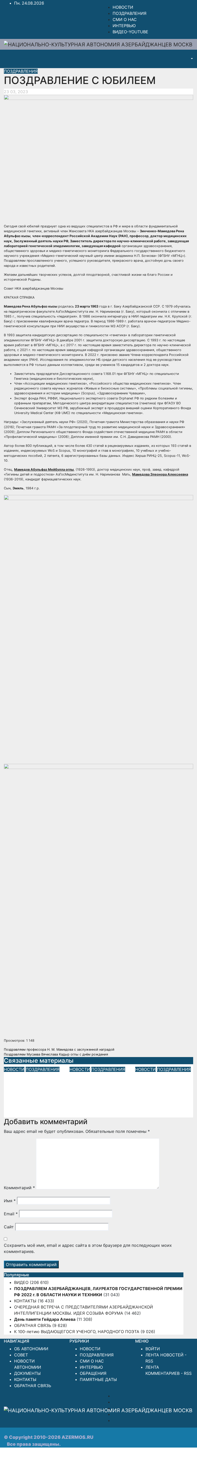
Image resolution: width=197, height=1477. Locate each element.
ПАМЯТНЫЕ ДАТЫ (98, 1379)
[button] (191, 58)
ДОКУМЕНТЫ (27, 1373)
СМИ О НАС (125, 19)
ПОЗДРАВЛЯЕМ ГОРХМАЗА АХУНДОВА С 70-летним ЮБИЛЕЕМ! (164, 1087)
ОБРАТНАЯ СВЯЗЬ (32, 1325)
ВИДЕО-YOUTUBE (130, 31)
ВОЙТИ (152, 1348)
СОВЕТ (21, 1354)
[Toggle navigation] (180, 59)
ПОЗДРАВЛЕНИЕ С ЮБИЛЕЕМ (88, 80)
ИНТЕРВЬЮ (124, 25)
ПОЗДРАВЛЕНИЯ (129, 13)
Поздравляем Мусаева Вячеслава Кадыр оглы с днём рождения (56, 1054)
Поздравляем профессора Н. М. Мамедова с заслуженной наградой (59, 1049)
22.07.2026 (146, 1107)
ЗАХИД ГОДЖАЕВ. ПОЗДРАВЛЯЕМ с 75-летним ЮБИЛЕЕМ (32, 1087)
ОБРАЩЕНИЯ (93, 1373)
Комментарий (19, 1187)
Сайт (9, 1226)
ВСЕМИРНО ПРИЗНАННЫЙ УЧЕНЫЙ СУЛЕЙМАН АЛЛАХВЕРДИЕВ (95, 1090)
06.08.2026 (15, 1107)
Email (11, 1213)
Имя (10, 1200)
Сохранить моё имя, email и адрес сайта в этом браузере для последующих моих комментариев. (88, 1248)
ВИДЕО (21, 1282)
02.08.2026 (81, 1114)
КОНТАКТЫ (25, 1300)
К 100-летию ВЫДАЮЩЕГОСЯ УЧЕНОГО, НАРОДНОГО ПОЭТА (76, 1331)
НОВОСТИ (123, 7)
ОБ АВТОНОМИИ (31, 1348)
